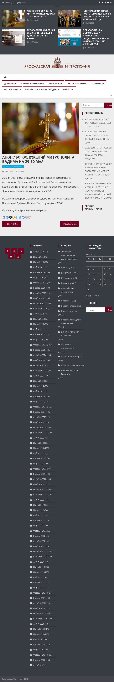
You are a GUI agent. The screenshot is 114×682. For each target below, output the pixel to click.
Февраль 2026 (40, 282)
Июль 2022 (38, 505)
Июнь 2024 (38, 386)
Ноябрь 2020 (39, 608)
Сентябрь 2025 (40, 308)
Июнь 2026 (38, 262)
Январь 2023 (39, 474)
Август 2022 (38, 499)
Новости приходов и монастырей (71, 321)
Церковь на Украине (71, 365)
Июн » (96, 295)
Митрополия (11, 89)
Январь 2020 (39, 660)
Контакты (68, 89)
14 (110, 274)
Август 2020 (38, 623)
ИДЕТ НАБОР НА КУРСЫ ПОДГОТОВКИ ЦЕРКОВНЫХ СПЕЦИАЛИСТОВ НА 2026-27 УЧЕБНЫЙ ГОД (97, 15)
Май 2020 (37, 639)
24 (89, 284)
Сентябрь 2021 (40, 556)
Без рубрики (67, 272)
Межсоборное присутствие (68, 290)
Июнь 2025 (38, 324)
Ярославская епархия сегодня (40, 89)
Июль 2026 (38, 257)
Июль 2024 (38, 381)
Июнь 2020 (38, 634)
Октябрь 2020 (39, 613)
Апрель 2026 (39, 272)
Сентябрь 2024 (40, 370)
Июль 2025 (38, 319)
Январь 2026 (39, 288)
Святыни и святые (76, 83)
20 (105, 279)
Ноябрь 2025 (39, 298)
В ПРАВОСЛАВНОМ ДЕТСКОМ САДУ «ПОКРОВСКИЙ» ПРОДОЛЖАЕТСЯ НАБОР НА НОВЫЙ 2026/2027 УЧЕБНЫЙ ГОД (96, 37)
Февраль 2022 (40, 530)
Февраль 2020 (40, 655)
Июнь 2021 (38, 572)
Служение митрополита (13, 167)
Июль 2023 (38, 443)
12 (99, 274)
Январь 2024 (39, 412)
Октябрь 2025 (39, 303)
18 (94, 279)
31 (89, 289)
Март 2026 (38, 277)
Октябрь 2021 (39, 551)
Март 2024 (38, 401)
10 (89, 274)
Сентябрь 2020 (40, 618)
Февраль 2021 (40, 592)
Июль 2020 (38, 629)
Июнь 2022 (38, 510)
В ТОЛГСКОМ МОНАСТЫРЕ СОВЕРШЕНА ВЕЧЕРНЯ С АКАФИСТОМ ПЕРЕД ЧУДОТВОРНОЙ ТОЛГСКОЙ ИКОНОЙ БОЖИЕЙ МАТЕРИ (98, 190)
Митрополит (55, 83)
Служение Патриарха (71, 356)
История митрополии (32, 83)
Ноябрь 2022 (39, 484)
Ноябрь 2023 (39, 422)
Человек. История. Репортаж (70, 372)
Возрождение (67, 278)
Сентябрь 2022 (40, 494)
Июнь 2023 (38, 448)
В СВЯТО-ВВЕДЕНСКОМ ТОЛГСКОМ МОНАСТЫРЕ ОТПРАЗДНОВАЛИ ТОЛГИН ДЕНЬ (98, 137)
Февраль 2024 (40, 406)
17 (89, 279)
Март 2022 (38, 525)
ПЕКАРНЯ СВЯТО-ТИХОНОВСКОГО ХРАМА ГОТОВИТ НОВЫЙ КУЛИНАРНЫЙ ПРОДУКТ (13, 224)
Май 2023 (37, 453)
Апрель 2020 (39, 644)
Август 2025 (38, 313)
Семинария (98, 83)
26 (99, 284)
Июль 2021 (38, 567)
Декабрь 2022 (39, 479)
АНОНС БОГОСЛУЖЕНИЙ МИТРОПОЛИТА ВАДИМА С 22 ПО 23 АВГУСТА (41, 14)
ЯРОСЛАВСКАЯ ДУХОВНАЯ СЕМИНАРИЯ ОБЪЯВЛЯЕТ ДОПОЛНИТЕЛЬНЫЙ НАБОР (41, 34)
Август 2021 (38, 561)
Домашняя (10, 83)
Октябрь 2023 (39, 427)
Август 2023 (38, 437)
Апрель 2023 (39, 458)
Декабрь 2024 (39, 355)
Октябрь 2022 (39, 489)
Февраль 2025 (40, 344)
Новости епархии (69, 306)
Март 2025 (38, 339)
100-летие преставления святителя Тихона (69, 255)
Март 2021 (38, 587)
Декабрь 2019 (39, 665)
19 (99, 279)
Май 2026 (37, 267)
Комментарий (68, 283)
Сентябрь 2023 (40, 432)
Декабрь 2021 (39, 541)
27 (105, 284)
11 (94, 274)
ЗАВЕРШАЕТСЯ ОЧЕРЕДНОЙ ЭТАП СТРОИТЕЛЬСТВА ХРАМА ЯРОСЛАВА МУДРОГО (98, 153)
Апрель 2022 (39, 520)
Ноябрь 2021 (39, 546)
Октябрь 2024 (39, 365)
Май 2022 (37, 515)
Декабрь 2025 (39, 293)
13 (105, 274)
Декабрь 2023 (39, 417)
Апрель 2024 (39, 396)
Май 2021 (37, 577)
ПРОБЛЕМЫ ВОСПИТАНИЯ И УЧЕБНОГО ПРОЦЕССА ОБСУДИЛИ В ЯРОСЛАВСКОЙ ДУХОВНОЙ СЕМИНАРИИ (70, 224)
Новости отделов (69, 311)
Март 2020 (38, 649)
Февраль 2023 (40, 468)
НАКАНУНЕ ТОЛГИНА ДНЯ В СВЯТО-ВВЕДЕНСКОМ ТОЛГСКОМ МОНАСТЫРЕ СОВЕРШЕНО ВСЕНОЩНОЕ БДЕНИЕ (98, 171)
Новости (65, 300)
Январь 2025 (39, 350)
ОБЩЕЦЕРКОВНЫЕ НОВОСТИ (70, 334)
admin (21, 171)
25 (94, 284)
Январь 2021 (39, 598)
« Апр (88, 295)
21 (110, 279)
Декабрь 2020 (39, 603)
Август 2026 (38, 251)
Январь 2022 (39, 536)
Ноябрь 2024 (39, 360)
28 (110, 284)
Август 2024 (38, 375)
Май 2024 (37, 391)
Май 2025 (37, 329)
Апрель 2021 (39, 582)
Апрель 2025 (39, 334)
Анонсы (65, 267)
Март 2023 (38, 463)
